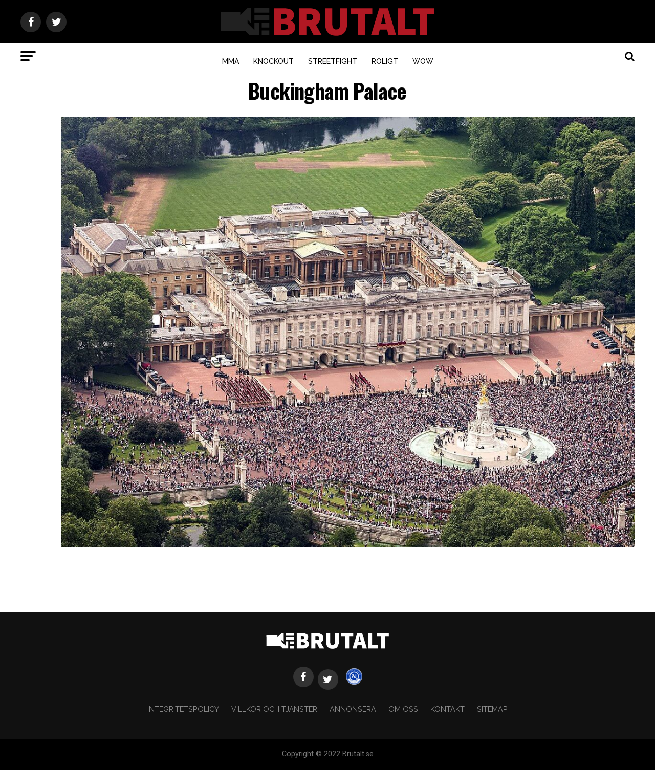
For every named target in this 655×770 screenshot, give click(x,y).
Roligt (385, 61)
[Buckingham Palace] (348, 544)
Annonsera (353, 709)
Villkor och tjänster (274, 709)
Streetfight (332, 61)
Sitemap (492, 709)
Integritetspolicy (183, 709)
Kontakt (447, 709)
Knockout (273, 61)
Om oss (403, 709)
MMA (230, 61)
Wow (422, 61)
